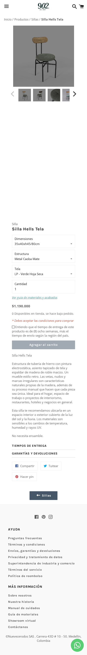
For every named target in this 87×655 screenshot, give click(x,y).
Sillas (35, 19)
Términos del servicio (25, 569)
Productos (21, 19)
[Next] (74, 93)
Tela (17, 269)
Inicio (8, 19)
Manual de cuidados (24, 608)
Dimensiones (24, 239)
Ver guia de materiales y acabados (34, 297)
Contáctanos (18, 627)
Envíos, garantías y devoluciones (34, 551)
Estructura (22, 254)
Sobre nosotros (20, 595)
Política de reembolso (25, 576)
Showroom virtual (22, 620)
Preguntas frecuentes (25, 538)
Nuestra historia (21, 602)
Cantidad (21, 284)
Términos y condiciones (26, 544)
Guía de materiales (23, 614)
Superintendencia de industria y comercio (41, 563)
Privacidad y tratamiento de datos (35, 557)
